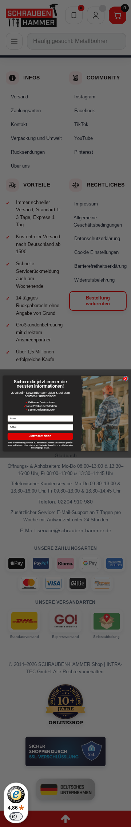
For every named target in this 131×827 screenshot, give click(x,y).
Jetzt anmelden (40, 436)
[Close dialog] (125, 378)
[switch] (16, 816)
